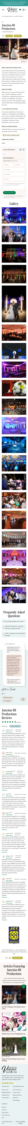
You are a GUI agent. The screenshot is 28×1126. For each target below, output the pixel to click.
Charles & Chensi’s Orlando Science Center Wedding (13, 1060)
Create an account (6, 160)
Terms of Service (10, 197)
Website (9, 35)
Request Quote (8, 697)
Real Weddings (6, 1004)
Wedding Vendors (8, 16)
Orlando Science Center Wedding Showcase (13, 1034)
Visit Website (7, 700)
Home (3, 16)
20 (25, 57)
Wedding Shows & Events (9, 1031)
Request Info (17, 957)
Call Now (23, 699)
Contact (17, 35)
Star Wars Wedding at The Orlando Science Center (13, 1007)
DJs (13, 16)
